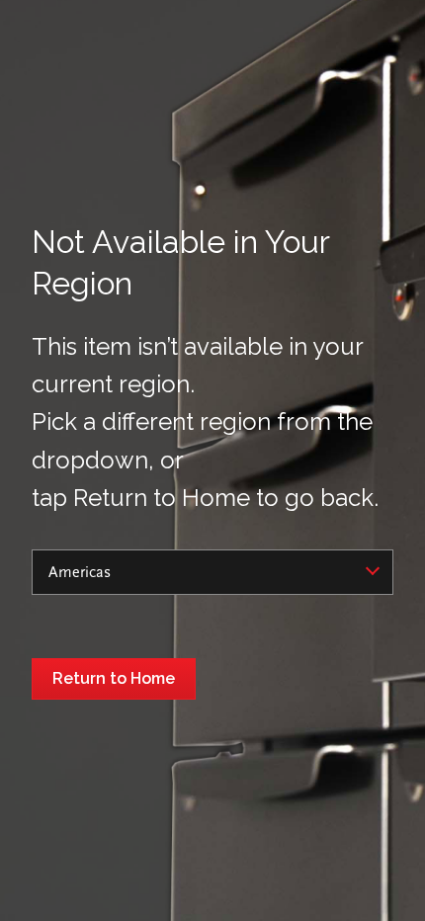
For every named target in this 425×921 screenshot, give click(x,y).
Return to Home (113, 678)
